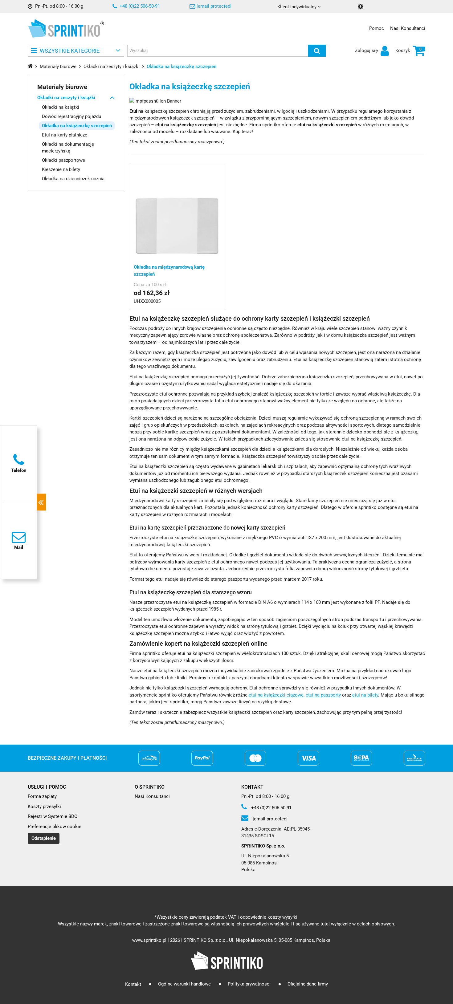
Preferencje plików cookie (54, 826)
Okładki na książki (60, 107)
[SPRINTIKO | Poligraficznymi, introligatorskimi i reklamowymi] (64, 28)
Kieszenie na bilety (61, 169)
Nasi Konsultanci (407, 28)
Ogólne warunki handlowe (184, 984)
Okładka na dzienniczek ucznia (73, 178)
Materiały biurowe (62, 86)
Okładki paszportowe (63, 160)
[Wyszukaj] (317, 51)
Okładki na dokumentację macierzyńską (68, 147)
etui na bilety (365, 695)
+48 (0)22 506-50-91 (139, 6)
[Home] (30, 65)
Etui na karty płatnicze (64, 134)
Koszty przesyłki (44, 806)
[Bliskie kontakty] (41, 502)
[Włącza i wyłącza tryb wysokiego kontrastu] (361, 7)
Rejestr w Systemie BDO (52, 816)
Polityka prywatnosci (249, 984)
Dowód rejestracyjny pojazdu (71, 116)
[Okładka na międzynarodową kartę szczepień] (177, 212)
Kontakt (133, 984)
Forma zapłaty (42, 796)
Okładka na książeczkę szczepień (77, 125)
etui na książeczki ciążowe (276, 695)
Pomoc (376, 28)
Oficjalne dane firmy (308, 984)
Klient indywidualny (297, 7)
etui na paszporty (323, 695)
